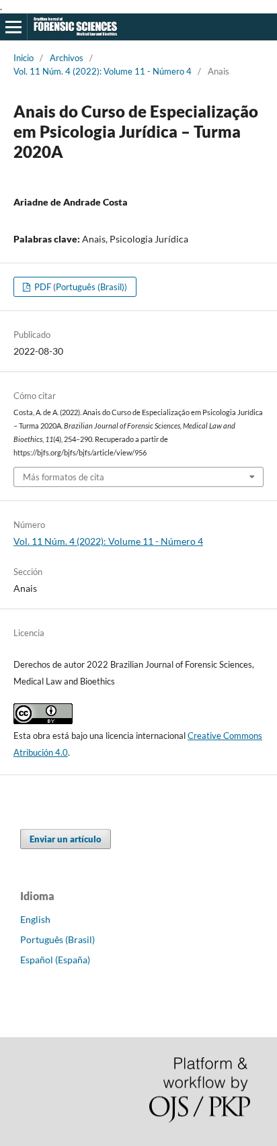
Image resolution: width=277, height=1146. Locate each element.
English (35, 919)
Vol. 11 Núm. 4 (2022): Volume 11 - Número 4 (102, 71)
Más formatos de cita (63, 477)
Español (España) (55, 959)
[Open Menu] (13, 26)
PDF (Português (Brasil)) (79, 286)
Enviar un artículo (66, 839)
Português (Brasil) (57, 939)
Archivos (66, 57)
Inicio (23, 57)
